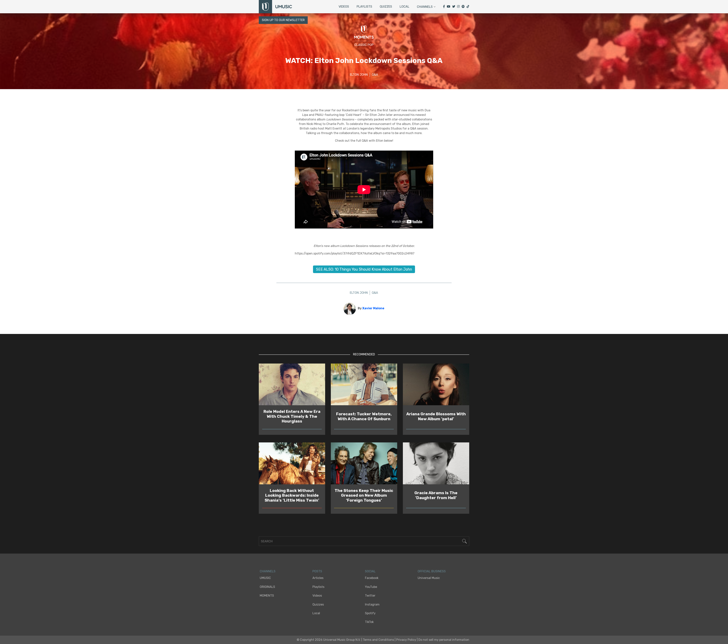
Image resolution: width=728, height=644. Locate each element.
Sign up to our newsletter (283, 20)
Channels (425, 7)
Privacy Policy (406, 640)
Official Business (432, 571)
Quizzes (386, 6)
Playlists (364, 6)
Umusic (265, 578)
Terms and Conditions (378, 640)
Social (370, 571)
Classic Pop (363, 45)
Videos (344, 6)
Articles (317, 578)
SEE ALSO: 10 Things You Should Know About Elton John (364, 269)
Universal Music (429, 578)
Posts (317, 571)
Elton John (359, 74)
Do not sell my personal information (443, 640)
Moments (267, 595)
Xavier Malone (373, 308)
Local (404, 6)
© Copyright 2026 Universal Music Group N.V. (329, 640)
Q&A (375, 74)
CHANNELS (267, 571)
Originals (267, 587)
